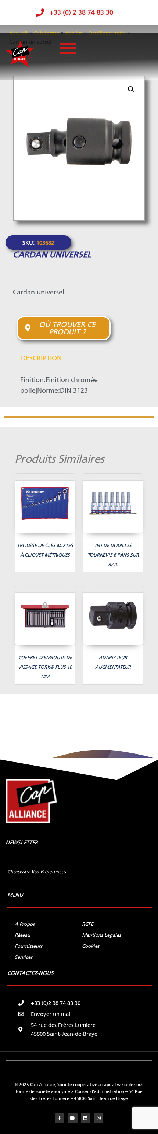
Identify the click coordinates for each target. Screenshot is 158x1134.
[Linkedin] (85, 1118)
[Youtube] (72, 1118)
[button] (68, 48)
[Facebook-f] (59, 1118)
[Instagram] (98, 1118)
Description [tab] (41, 358)
